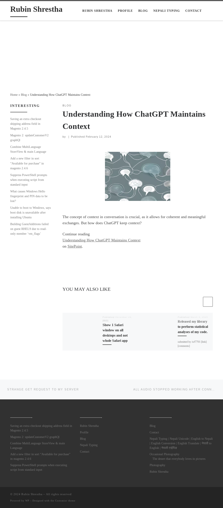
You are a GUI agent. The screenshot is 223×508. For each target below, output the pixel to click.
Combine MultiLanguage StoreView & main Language (28, 149)
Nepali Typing (89, 445)
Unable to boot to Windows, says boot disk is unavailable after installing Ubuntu (30, 212)
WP (27, 500)
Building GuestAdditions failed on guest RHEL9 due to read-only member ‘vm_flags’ (29, 228)
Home (14, 94)
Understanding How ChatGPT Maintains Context (101, 240)
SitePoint (75, 246)
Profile (84, 432)
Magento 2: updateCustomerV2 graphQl (29, 137)
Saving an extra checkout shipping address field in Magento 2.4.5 (25, 123)
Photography (157, 465)
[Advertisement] (111, 53)
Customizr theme (65, 500)
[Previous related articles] (197, 302)
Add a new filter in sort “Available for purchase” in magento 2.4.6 (27, 163)
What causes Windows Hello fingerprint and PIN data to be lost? (28, 196)
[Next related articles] (208, 302)
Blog (24, 94)
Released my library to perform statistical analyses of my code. (193, 327)
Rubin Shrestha (89, 426)
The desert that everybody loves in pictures (178, 458)
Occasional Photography (164, 454)
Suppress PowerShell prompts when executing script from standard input (28, 179)
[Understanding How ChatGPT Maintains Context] (138, 176)
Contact (84, 451)
